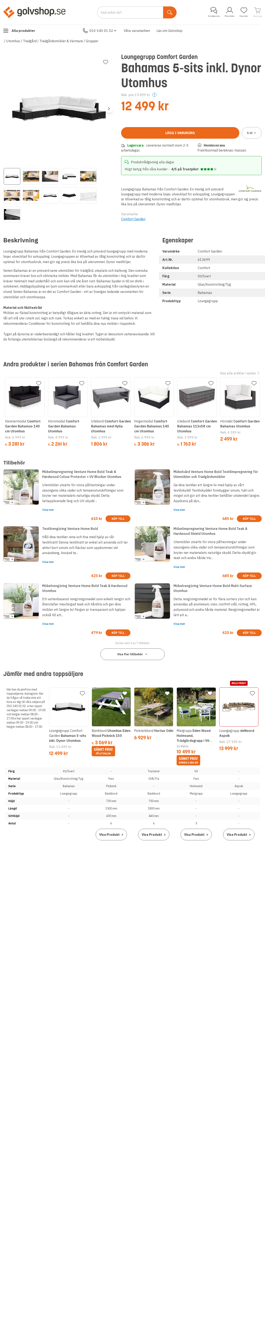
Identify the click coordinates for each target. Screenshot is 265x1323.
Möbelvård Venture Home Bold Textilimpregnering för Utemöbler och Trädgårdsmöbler (215, 474)
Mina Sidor (230, 16)
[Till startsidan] (34, 12)
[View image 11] (12, 214)
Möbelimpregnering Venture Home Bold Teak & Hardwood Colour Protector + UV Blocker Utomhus (81, 474)
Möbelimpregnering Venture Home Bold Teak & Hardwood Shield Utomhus (210, 531)
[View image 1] (12, 176)
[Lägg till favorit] (105, 62)
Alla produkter (23, 31)
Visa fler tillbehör (130, 654)
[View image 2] (31, 176)
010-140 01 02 (101, 31)
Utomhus (13, 41)
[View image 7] (31, 195)
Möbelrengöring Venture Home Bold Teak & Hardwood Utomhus (84, 588)
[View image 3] (50, 176)
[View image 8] (50, 195)
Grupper (92, 41)
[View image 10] (88, 195)
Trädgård (30, 41)
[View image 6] (12, 195)
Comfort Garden (133, 219)
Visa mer (48, 510)
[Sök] (170, 12)
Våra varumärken (137, 31)
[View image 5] (88, 176)
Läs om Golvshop (169, 31)
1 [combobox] (250, 133)
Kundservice (214, 16)
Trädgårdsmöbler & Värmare (61, 41)
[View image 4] (69, 176)
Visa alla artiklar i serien (238, 373)
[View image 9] (69, 195)
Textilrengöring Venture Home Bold (70, 529)
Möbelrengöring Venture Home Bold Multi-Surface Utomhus (212, 588)
